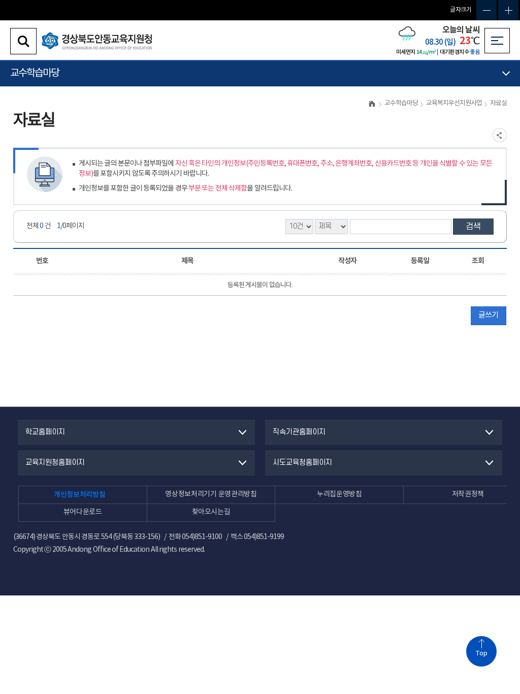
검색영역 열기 (23, 41)
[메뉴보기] (497, 40)
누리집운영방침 (339, 494)
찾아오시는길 (211, 512)
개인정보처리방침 (79, 494)
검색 (473, 226)
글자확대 (508, 10)
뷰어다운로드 (82, 512)
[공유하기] (500, 135)
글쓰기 (488, 315)
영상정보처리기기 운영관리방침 (210, 494)
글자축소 (486, 10)
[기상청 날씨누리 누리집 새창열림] (407, 39)
